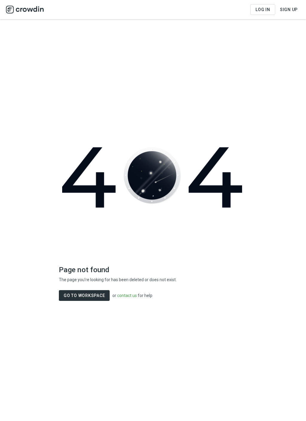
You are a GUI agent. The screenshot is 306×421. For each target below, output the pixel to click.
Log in (262, 9)
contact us (127, 295)
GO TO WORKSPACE (84, 295)
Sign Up (289, 9)
